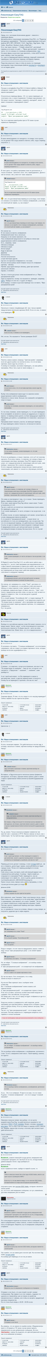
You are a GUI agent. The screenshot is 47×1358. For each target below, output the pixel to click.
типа (38, 51)
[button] (33, 20)
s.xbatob (8, 330)
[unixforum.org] (23, 2)
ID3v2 (10, 1124)
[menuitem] (3, 7)
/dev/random (10, 1286)
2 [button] (25, 21)
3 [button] (27, 21)
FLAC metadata (19, 1124)
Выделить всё (8, 109)
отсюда (33, 864)
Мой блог (3, 292)
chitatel (8, 178)
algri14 (8, 221)
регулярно (4, 1126)
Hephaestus (9, 449)
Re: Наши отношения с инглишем (14, 83)
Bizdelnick (9, 810)
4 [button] (30, 21)
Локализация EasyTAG (12, 15)
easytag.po (41, 65)
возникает (40, 1124)
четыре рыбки (10, 1254)
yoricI (8, 160)
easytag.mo (32, 65)
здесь (3, 280)
